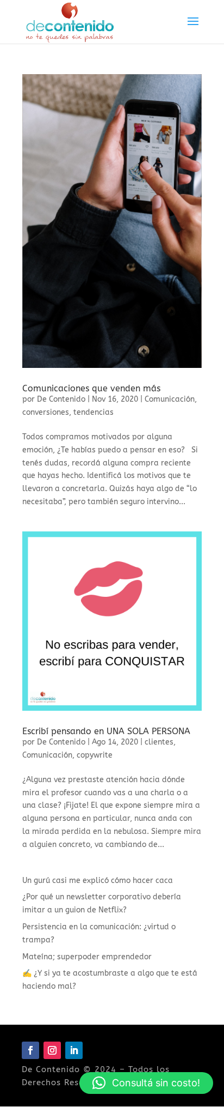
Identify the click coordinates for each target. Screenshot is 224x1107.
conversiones (45, 412)
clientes (159, 742)
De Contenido (61, 399)
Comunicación (170, 399)
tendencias (93, 412)
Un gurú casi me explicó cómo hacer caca (97, 880)
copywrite (95, 755)
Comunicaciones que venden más (91, 388)
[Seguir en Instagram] (52, 1050)
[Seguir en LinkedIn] (74, 1050)
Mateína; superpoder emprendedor (87, 956)
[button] (146, 1083)
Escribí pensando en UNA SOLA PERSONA (106, 731)
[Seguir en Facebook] (30, 1050)
